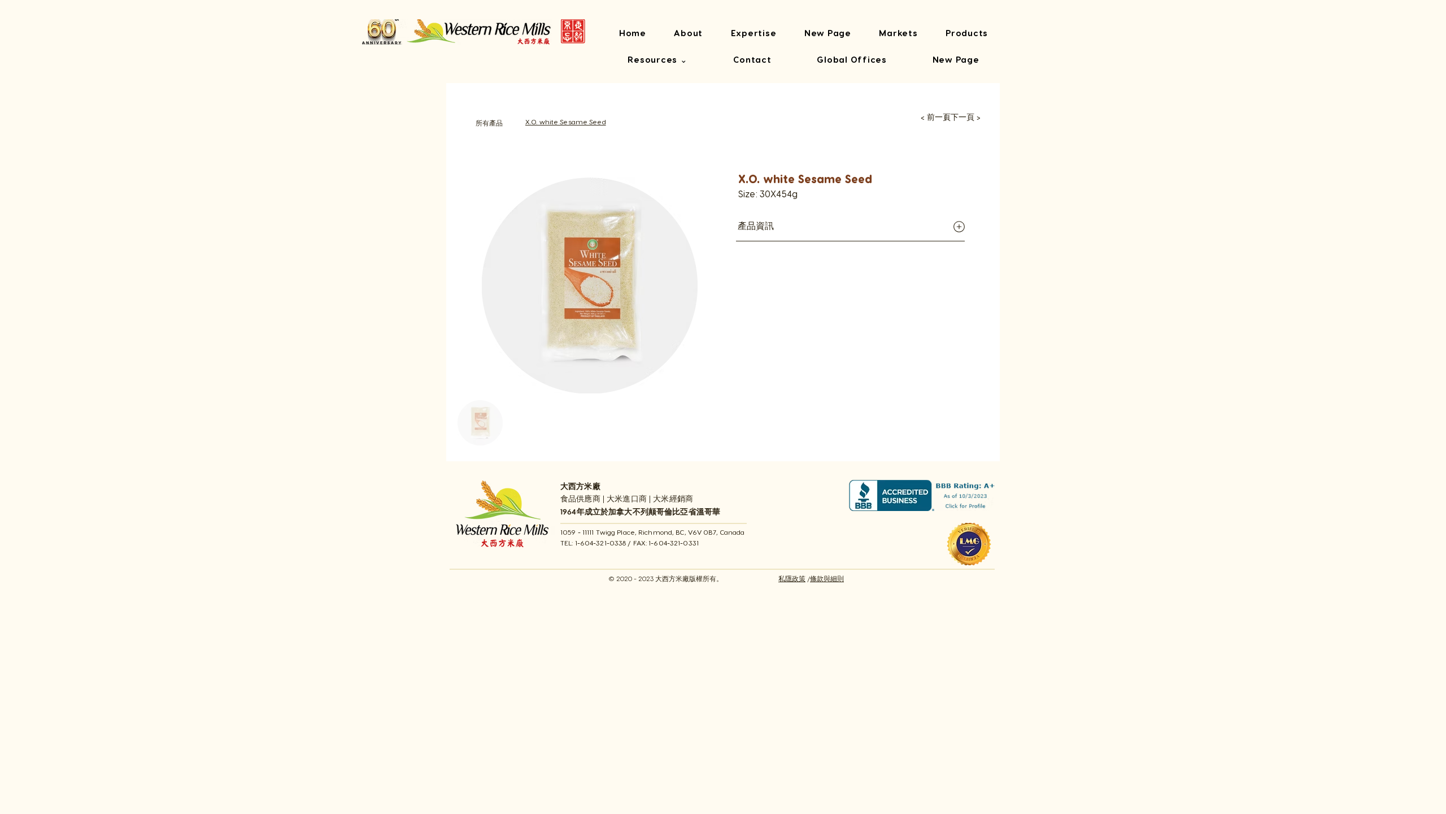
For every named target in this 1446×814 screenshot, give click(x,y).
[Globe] (959, 227)
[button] (657, 61)
